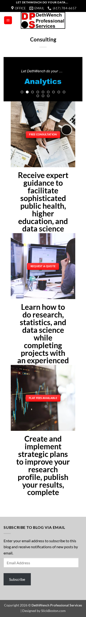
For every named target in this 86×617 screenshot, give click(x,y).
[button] (8, 20)
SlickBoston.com (53, 611)
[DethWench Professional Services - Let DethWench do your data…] (43, 20)
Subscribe (17, 579)
